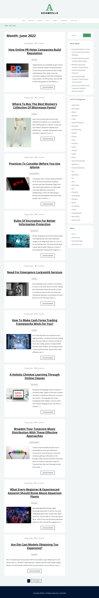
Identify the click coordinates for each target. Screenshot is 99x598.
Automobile (75, 108)
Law (73, 171)
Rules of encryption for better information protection (35, 222)
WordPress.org (77, 244)
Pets (73, 182)
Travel (74, 209)
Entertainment (34, 173)
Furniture (75, 143)
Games (74, 147)
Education (74, 20)
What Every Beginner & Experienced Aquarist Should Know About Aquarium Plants (35, 493)
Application (75, 105)
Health (47, 20)
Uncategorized (76, 213)
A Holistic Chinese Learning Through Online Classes (35, 376)
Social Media (76, 195)
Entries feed (76, 237)
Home (23, 20)
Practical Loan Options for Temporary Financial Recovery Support (80, 88)
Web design (76, 216)
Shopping (31, 20)
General (34, 278)
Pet (73, 178)
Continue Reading (48, 87)
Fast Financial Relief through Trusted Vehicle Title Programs (80, 79)
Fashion (34, 114)
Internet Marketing (78, 168)
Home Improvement (78, 161)
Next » (38, 581)
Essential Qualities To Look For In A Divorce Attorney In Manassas (81, 52)
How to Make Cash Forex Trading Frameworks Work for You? (34, 321)
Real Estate (75, 185)
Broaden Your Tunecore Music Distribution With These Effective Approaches (34, 432)
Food (73, 140)
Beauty (74, 112)
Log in (74, 234)
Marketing (75, 175)
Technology (64, 20)
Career (74, 119)
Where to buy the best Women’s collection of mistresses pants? (34, 105)
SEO (73, 188)
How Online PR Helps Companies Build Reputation (35, 51)
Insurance (75, 164)
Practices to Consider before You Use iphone (34, 165)
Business (39, 20)
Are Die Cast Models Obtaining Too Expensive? (34, 546)
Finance (55, 20)
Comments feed (77, 241)
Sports (74, 202)
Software (75, 199)
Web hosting (76, 220)
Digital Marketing (77, 122)
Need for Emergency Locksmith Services (34, 272)
